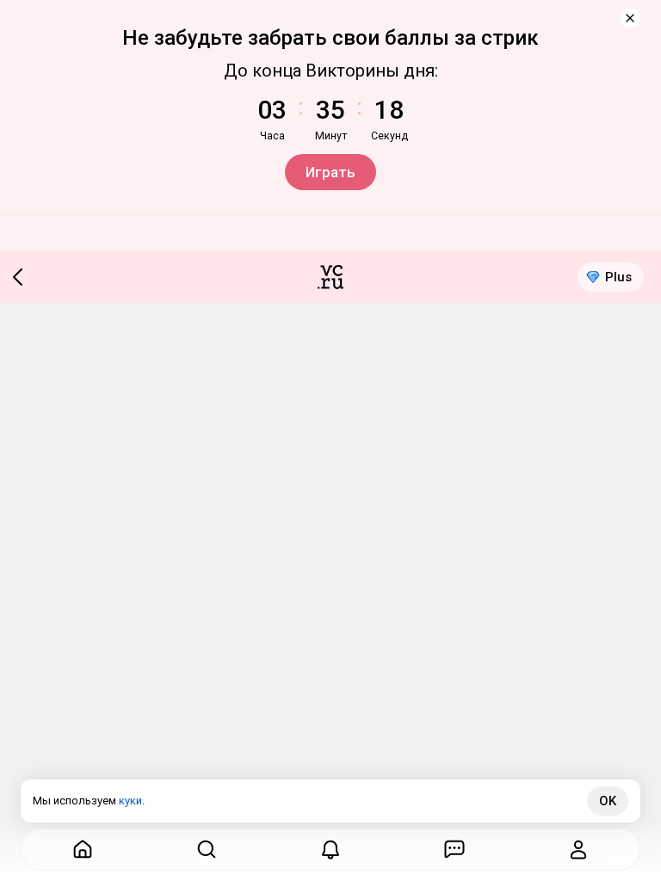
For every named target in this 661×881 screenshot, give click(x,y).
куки (130, 800)
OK (607, 801)
